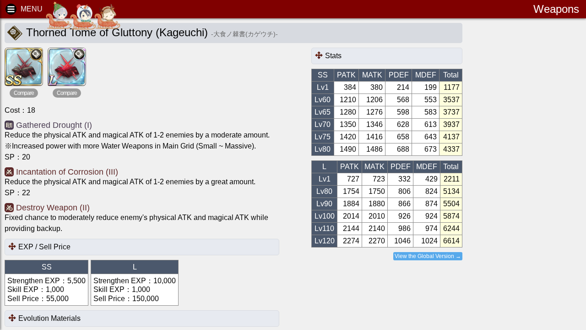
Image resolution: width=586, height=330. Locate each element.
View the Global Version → (428, 256)
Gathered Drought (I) (54, 125)
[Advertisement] (540, 165)
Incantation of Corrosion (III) (67, 171)
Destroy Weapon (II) (53, 207)
